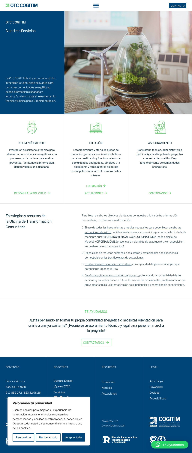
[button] (96, 5)
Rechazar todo (48, 437)
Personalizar (23, 437)
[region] (49, 421)
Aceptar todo (73, 437)
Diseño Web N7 (110, 421)
